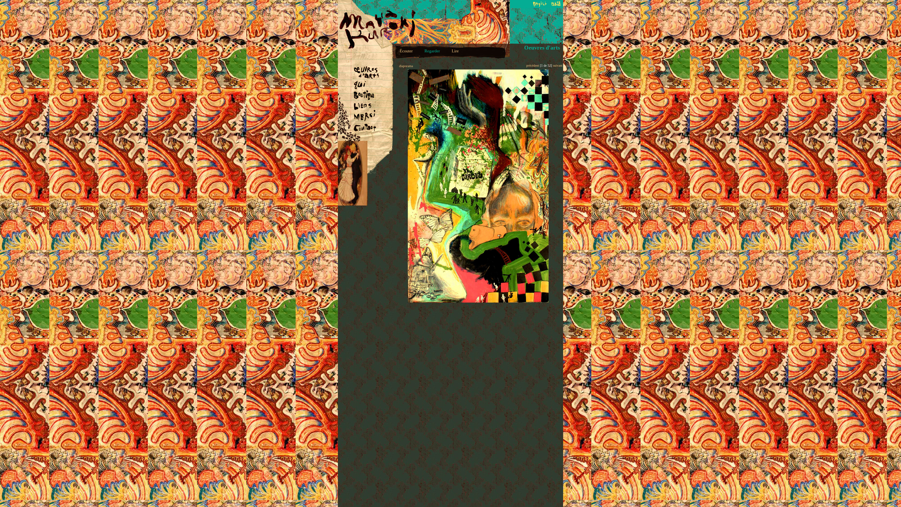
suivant (557, 65)
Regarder (432, 51)
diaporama (406, 66)
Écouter (406, 51)
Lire (455, 51)
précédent (532, 65)
